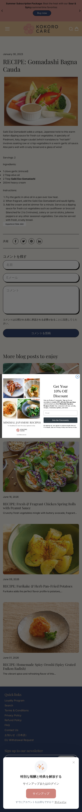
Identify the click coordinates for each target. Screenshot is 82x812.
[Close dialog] (77, 376)
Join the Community (60, 420)
